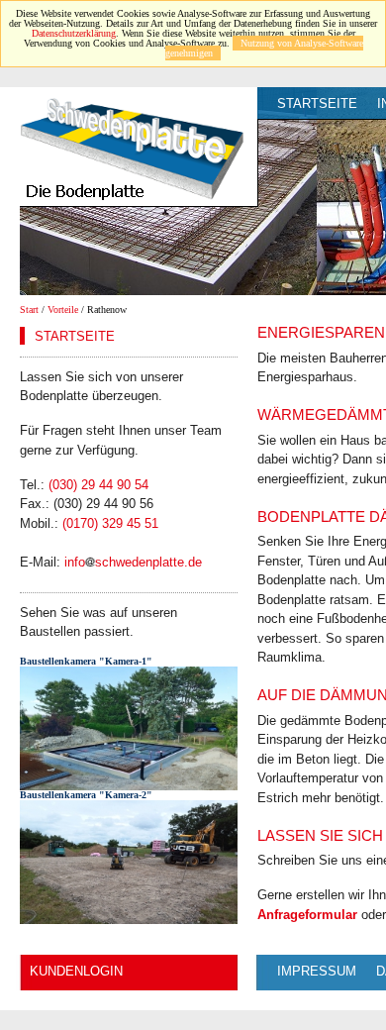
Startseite (317, 103)
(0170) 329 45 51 (110, 523)
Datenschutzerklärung (74, 33)
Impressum (316, 971)
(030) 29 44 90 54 (98, 484)
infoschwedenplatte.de (133, 562)
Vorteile (63, 309)
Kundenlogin (76, 971)
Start (29, 309)
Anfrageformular (307, 914)
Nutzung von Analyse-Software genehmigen (264, 48)
